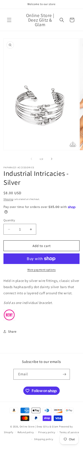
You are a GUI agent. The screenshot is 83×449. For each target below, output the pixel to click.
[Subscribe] (64, 374)
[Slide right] (52, 159)
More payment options (41, 269)
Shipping (8, 199)
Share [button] (12, 331)
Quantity (9, 220)
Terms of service (69, 432)
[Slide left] (31, 159)
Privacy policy (46, 432)
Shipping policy (43, 439)
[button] (9, 20)
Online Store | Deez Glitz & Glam (39, 426)
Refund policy (26, 432)
